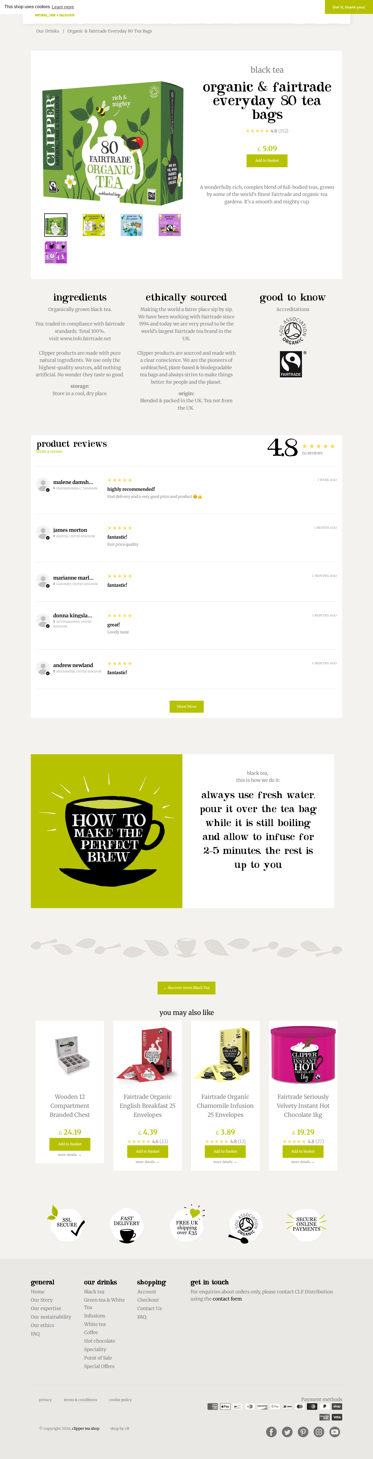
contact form (227, 1299)
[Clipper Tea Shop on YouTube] (334, 1431)
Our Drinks (47, 31)
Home (38, 1292)
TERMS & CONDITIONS (80, 1400)
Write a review (49, 451)
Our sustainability (51, 1317)
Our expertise (46, 1308)
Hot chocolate (99, 1341)
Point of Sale (98, 1358)
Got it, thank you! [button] (349, 7)
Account (146, 1292)
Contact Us (149, 1308)
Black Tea (267, 70)
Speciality (95, 1349)
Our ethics (42, 1325)
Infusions (94, 1316)
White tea (95, 1324)
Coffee (91, 1332)
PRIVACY (45, 1400)
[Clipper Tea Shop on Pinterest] (303, 1431)
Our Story (42, 1300)
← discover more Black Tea (186, 987)
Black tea (94, 1292)
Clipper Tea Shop (85, 1428)
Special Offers (99, 1366)
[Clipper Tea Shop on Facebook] (271, 1431)
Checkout (148, 1300)
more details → (70, 1155)
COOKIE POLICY (120, 1400)
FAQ (35, 1334)
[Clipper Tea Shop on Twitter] (287, 1431)
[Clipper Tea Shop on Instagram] (318, 1431)
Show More (187, 706)
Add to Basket (267, 160)
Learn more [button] (63, 7)
